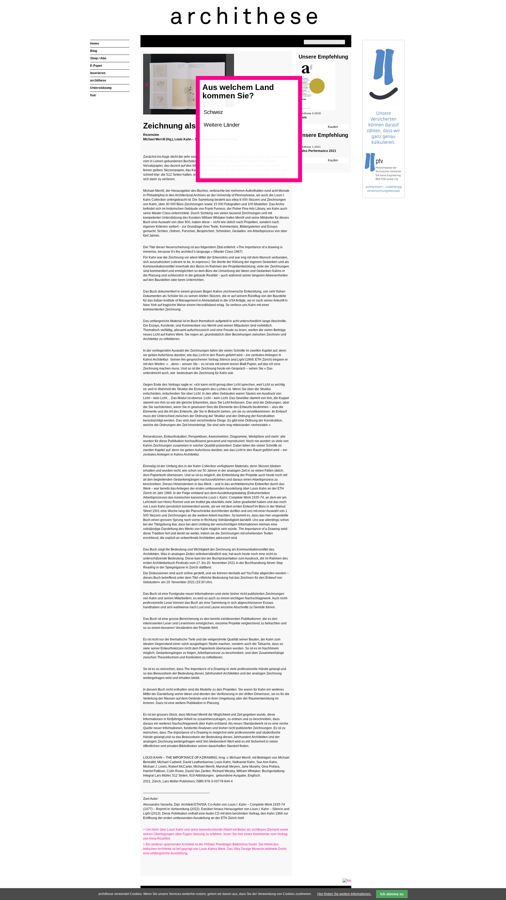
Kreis (303, 117)
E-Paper (96, 66)
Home (94, 43)
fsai (93, 95)
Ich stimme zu (391, 894)
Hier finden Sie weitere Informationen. (344, 894)
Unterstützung (100, 88)
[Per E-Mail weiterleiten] (161, 863)
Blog (93, 51)
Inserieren (97, 73)
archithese (98, 80)
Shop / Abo (98, 58)
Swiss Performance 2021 (317, 151)
